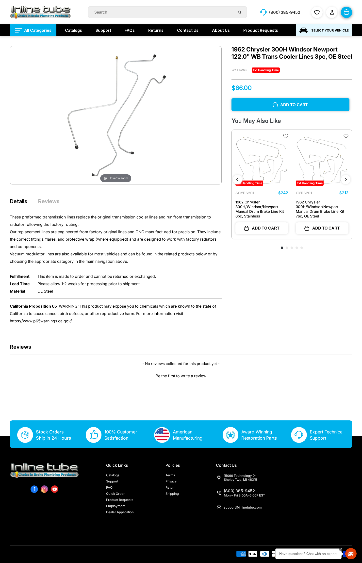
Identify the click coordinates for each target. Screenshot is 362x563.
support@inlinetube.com (243, 507)
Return (170, 487)
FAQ (109, 487)
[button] (181, 375)
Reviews (49, 201)
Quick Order (115, 494)
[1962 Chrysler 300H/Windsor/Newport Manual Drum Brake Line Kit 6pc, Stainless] (261, 159)
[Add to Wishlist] (285, 135)
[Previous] (237, 179)
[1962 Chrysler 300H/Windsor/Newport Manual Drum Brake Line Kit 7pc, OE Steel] (322, 159)
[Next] (345, 179)
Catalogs (112, 475)
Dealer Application (120, 512)
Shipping (172, 494)
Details (18, 201)
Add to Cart (266, 228)
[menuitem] (33, 30)
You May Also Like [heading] (256, 120)
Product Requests (119, 500)
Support (112, 481)
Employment (115, 506)
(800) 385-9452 (239, 490)
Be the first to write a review (181, 375)
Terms (170, 475)
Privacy (171, 481)
